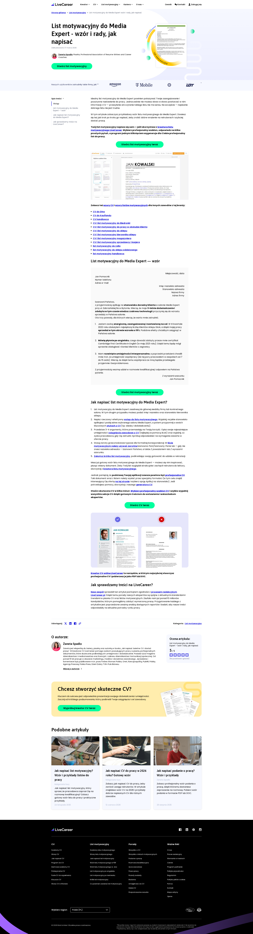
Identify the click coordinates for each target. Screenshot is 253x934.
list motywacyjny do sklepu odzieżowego (115, 249)
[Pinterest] (193, 829)
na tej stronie (122, 481)
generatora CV (144, 484)
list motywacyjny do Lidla (106, 246)
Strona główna (58, 13)
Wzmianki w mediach (176, 858)
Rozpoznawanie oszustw (139, 892)
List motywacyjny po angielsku (102, 871)
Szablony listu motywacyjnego (102, 850)
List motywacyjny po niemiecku (102, 875)
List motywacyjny (109, 4)
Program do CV (57, 863)
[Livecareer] (62, 829)
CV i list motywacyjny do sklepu (110, 230)
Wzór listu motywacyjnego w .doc (103, 867)
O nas (139, 4)
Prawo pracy (134, 871)
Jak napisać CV (57, 858)
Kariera (127, 4)
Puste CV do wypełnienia (61, 875)
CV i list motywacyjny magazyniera (112, 238)
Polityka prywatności (175, 871)
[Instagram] (200, 829)
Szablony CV (56, 850)
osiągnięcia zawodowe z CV (123, 432)
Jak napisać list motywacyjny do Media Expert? (66, 116)
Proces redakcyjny (174, 854)
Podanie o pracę (135, 858)
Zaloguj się (196, 4)
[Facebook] (180, 829)
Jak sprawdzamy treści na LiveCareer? (65, 122)
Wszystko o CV (134, 850)
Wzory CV (55, 854)
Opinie (169, 896)
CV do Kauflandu (102, 215)
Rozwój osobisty (135, 875)
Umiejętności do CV (136, 884)
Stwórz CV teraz (139, 505)
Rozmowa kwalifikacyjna (139, 863)
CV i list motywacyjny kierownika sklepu (114, 234)
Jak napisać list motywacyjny (102, 858)
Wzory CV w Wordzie (59, 884)
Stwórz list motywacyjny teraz (139, 144)
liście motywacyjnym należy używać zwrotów (133, 444)
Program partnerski (175, 867)
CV (94, 4)
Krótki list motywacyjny (99, 879)
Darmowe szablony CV (60, 867)
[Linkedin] (187, 829)
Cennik (168, 4)
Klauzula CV (56, 879)
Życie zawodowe (135, 867)
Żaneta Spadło (65, 54)
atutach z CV (114, 425)
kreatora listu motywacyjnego (119, 468)
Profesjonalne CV (58, 871)
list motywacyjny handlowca (108, 253)
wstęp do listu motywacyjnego (140, 419)
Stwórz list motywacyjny (72, 66)
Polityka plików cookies (176, 879)
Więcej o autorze (71, 668)
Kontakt (181, 4)
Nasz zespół (97, 591)
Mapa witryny (172, 892)
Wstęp (56, 103)
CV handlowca (101, 219)
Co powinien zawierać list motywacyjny (106, 884)
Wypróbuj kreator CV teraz (79, 708)
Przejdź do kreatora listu (139, 175)
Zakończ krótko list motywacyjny (112, 456)
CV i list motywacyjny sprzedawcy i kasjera (116, 242)
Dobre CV (132, 888)
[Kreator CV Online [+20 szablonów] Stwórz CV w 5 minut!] (62, 4)
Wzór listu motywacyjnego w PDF (103, 863)
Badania (132, 879)
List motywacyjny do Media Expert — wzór (65, 109)
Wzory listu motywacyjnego (101, 854)
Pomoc (170, 884)
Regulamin (171, 875)
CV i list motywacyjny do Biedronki (111, 223)
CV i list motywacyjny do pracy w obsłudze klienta (120, 226)
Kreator (84, 4)
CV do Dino (99, 211)
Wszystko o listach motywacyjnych (143, 854)
